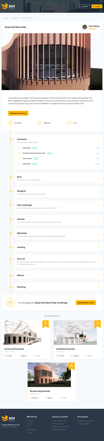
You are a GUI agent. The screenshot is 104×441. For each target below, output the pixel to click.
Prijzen (30, 424)
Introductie (27, 148)
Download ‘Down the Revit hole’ (34, 153)
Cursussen (14, 18)
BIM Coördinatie (58, 424)
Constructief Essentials (14, 348)
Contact (30, 433)
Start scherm (27, 158)
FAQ (29, 427)
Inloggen (98, 6)
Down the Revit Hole (59, 421)
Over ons (31, 421)
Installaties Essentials (65, 348)
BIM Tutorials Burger (59, 430)
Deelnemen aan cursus (18, 113)
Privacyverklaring (84, 424)
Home (6, 18)
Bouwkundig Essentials (40, 391)
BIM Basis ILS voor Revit (61, 427)
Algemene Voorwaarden (86, 421)
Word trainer (32, 430)
